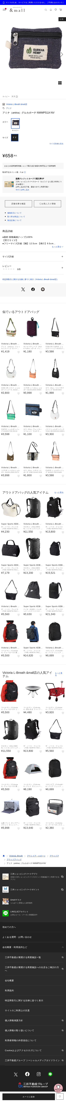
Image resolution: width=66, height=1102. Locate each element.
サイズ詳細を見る (56, 144)
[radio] (15, 124)
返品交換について (14, 220)
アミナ (9, 108)
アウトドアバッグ (14, 860)
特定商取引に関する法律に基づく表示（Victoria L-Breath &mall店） (30, 279)
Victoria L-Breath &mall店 (16, 104)
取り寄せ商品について (16, 217)
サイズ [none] (5, 138)
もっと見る (56, 247)
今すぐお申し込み (22, 190)
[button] (33, 54)
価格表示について (14, 213)
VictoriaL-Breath (16, 856)
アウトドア (54, 856)
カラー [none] (5, 122)
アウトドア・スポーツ (36, 856)
